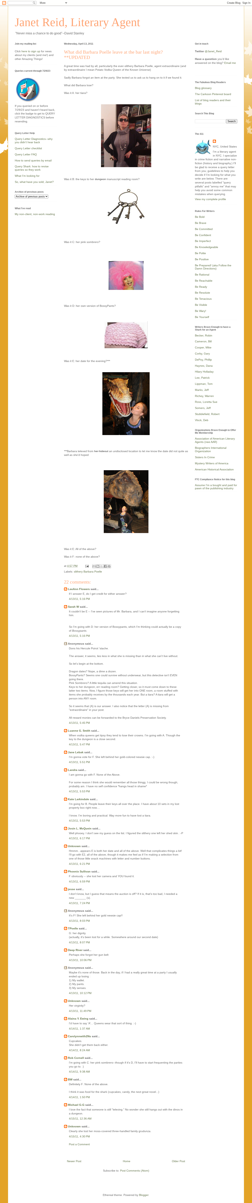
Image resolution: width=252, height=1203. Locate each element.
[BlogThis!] (98, 566)
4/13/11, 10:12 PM (80, 993)
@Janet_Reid (213, 51)
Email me (230, 62)
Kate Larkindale (78, 799)
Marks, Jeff (202, 389)
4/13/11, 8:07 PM (79, 942)
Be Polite (200, 253)
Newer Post (74, 1161)
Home (126, 1161)
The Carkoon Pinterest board (213, 94)
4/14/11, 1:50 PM (79, 1097)
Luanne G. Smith (79, 730)
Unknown (74, 846)
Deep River (75, 950)
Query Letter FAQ (26, 154)
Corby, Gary (202, 353)
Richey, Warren (204, 396)
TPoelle (73, 928)
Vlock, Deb (201, 420)
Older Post (178, 1161)
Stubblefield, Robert (207, 414)
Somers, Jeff (203, 408)
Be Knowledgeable (206, 247)
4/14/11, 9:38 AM (79, 1071)
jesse (71, 889)
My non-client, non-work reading (35, 214)
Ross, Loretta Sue (206, 401)
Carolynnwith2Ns (79, 1036)
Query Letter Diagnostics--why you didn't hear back (34, 140)
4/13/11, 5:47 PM (79, 744)
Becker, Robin (203, 335)
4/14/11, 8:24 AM (79, 1050)
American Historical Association (214, 469)
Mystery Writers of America (211, 463)
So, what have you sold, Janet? (34, 181)
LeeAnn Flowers (79, 589)
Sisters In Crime (205, 457)
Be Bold (200, 216)
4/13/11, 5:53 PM (79, 791)
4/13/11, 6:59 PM (79, 881)
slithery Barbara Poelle (88, 571)
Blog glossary (203, 88)
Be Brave (200, 222)
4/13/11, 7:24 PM (79, 903)
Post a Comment (79, 1144)
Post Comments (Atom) (134, 1170)
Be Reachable (203, 280)
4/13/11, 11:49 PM (80, 1010)
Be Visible (201, 304)
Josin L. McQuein (80, 828)
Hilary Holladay (204, 371)
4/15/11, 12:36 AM (80, 1118)
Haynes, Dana (204, 365)
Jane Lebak (75, 752)
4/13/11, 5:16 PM (79, 598)
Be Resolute (202, 292)
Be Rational (202, 274)
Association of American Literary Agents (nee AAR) (215, 440)
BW (70, 1079)
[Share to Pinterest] (109, 566)
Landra (72, 769)
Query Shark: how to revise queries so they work (32, 168)
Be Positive (202, 259)
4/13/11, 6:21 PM (79, 863)
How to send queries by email (33, 160)
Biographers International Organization (210, 449)
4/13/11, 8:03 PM (79, 920)
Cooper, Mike (203, 347)
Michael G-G (76, 1104)
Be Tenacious (203, 298)
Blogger (143, 1195)
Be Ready (201, 286)
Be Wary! (200, 310)
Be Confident (203, 235)
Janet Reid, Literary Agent (77, 22)
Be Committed (204, 229)
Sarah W (73, 606)
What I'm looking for (27, 175)
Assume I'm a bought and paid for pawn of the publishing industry (216, 487)
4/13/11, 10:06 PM (80, 960)
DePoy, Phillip (203, 359)
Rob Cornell (76, 1057)
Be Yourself (202, 317)
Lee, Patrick (202, 377)
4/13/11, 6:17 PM (79, 838)
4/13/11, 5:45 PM (79, 722)
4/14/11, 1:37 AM (79, 1028)
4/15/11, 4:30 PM (79, 1136)
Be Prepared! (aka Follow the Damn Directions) (213, 267)
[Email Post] (87, 565)
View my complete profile (210, 199)
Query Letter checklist (28, 148)
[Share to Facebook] (105, 566)
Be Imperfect (203, 241)
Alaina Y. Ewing (78, 1018)
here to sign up (31, 51)
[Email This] (94, 566)
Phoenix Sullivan (79, 871)
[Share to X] (102, 566)
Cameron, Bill (203, 341)
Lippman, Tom (204, 383)
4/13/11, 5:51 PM (79, 762)
